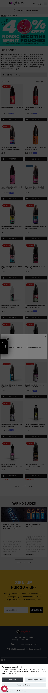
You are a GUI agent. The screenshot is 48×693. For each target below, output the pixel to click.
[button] (4, 688)
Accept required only (35, 679)
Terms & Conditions (19, 691)
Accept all (12, 679)
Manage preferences (24, 685)
